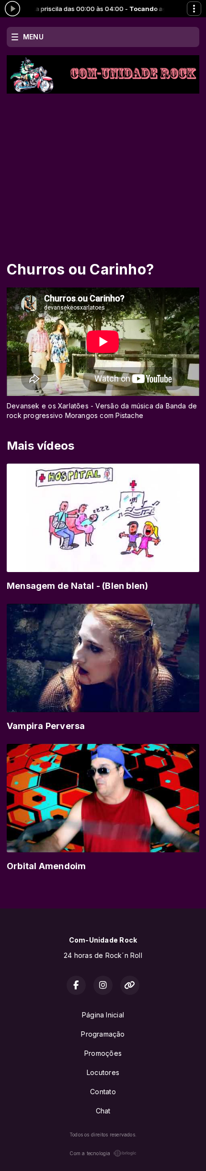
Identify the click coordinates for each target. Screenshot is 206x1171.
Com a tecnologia (89, 1153)
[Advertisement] (103, 165)
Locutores (103, 1072)
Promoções (103, 1053)
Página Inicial (103, 1015)
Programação (103, 1034)
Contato (102, 1091)
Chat (103, 1111)
